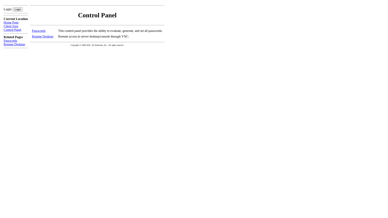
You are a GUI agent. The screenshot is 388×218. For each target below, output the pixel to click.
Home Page (11, 22)
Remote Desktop (14, 44)
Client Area (11, 26)
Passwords (10, 40)
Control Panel (12, 29)
